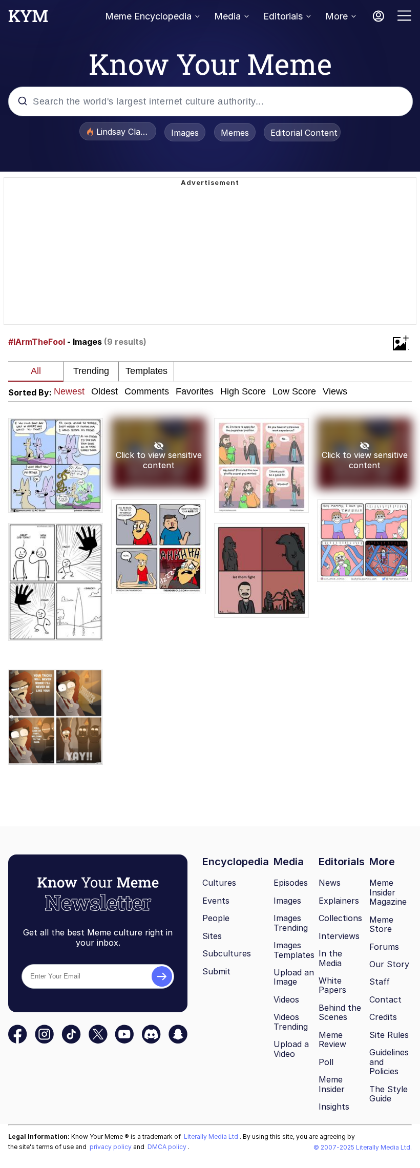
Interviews (339, 936)
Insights (334, 1106)
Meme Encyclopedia (148, 16)
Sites (212, 936)
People (215, 918)
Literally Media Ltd (212, 1136)
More (336, 16)
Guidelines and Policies (389, 1062)
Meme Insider (332, 1084)
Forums (384, 946)
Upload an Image (294, 977)
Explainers (339, 900)
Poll (326, 1062)
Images (185, 133)
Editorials (283, 16)
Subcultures (226, 953)
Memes (235, 133)
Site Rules (389, 1034)
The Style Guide (388, 1093)
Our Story (389, 964)
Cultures (219, 882)
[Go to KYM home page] (28, 19)
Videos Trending (291, 1021)
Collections (340, 918)
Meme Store (381, 924)
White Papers (332, 985)
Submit (216, 971)
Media (227, 16)
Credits (383, 1016)
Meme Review (332, 1039)
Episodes (291, 882)
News (330, 882)
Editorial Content (304, 133)
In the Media (330, 958)
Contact (385, 999)
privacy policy (111, 1147)
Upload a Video (291, 1048)
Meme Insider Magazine (388, 892)
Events (215, 900)
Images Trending (291, 922)
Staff (379, 981)
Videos (286, 999)
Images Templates (294, 950)
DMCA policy (168, 1147)
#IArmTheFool (36, 342)
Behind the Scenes (340, 1012)
